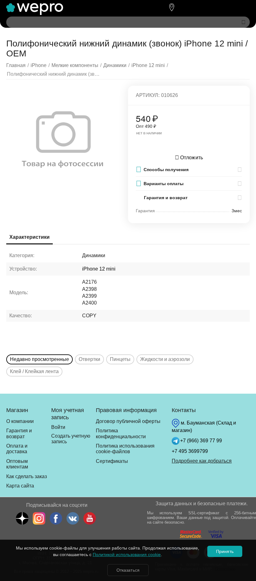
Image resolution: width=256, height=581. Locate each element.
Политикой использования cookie (127, 554)
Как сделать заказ (26, 476)
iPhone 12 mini (99, 268)
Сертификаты (112, 461)
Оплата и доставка (16, 448)
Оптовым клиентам (17, 464)
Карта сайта (20, 485)
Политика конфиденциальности (121, 433)
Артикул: (148, 95)
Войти (58, 427)
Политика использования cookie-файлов (125, 448)
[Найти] (243, 22)
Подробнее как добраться (202, 460)
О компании (20, 421)
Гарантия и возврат (19, 433)
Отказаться (127, 570)
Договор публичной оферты (128, 421)
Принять (224, 551)
